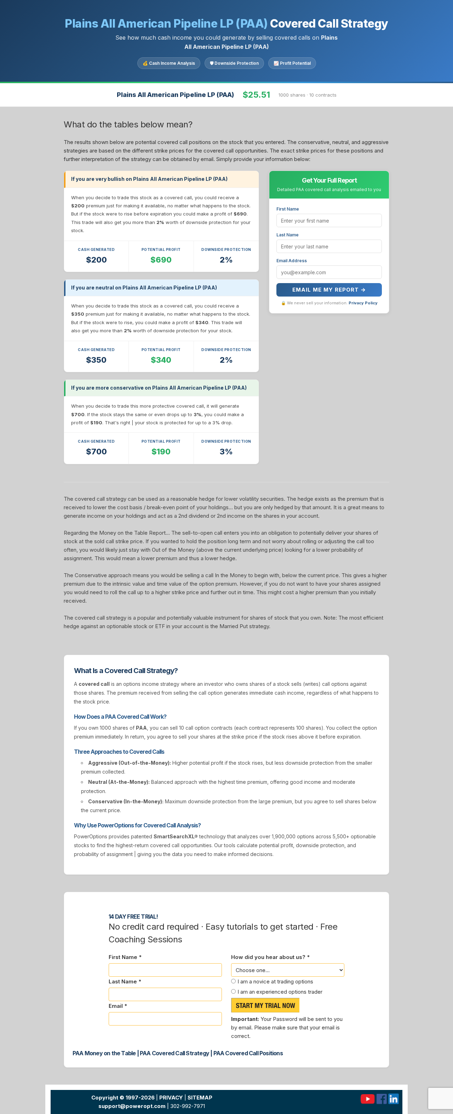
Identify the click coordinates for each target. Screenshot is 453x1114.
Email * (118, 1006)
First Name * (125, 957)
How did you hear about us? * (270, 957)
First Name (287, 209)
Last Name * (125, 981)
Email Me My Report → (329, 289)
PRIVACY (171, 1097)
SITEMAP (200, 1097)
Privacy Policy (363, 302)
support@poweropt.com (132, 1106)
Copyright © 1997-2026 (123, 1097)
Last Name (287, 234)
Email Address (291, 260)
